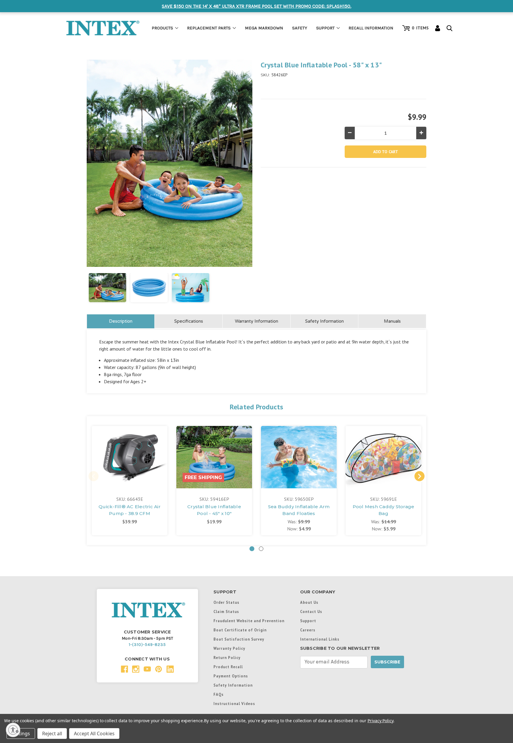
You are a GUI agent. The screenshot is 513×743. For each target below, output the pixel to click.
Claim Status (226, 611)
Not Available (129, 463)
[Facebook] (124, 669)
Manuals (392, 321)
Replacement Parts (209, 28)
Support (325, 28)
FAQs (218, 694)
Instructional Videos (234, 703)
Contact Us (311, 611)
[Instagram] (136, 669)
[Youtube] (147, 669)
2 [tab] (261, 548)
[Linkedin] (170, 669)
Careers (307, 630)
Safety (299, 28)
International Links (319, 639)
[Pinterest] (158, 669)
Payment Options (230, 676)
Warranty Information (256, 321)
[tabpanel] (129, 480)
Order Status (226, 602)
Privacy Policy (380, 720)
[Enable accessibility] (13, 730)
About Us (309, 602)
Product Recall (228, 666)
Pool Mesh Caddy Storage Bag (383, 510)
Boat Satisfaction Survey (238, 639)
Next (419, 476)
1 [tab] (252, 548)
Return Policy (226, 657)
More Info (129, 446)
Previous (93, 476)
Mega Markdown (264, 28)
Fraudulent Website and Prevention (248, 620)
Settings (21, 733)
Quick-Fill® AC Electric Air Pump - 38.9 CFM (130, 510)
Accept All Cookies (94, 733)
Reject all (52, 733)
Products (162, 28)
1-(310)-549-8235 (147, 644)
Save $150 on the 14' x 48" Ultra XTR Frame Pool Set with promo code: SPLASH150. (256, 6)
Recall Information (371, 28)
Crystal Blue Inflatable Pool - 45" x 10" (214, 510)
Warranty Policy (229, 648)
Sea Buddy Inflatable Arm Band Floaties (299, 510)
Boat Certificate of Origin (240, 630)
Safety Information (324, 321)
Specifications (188, 321)
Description (120, 321)
